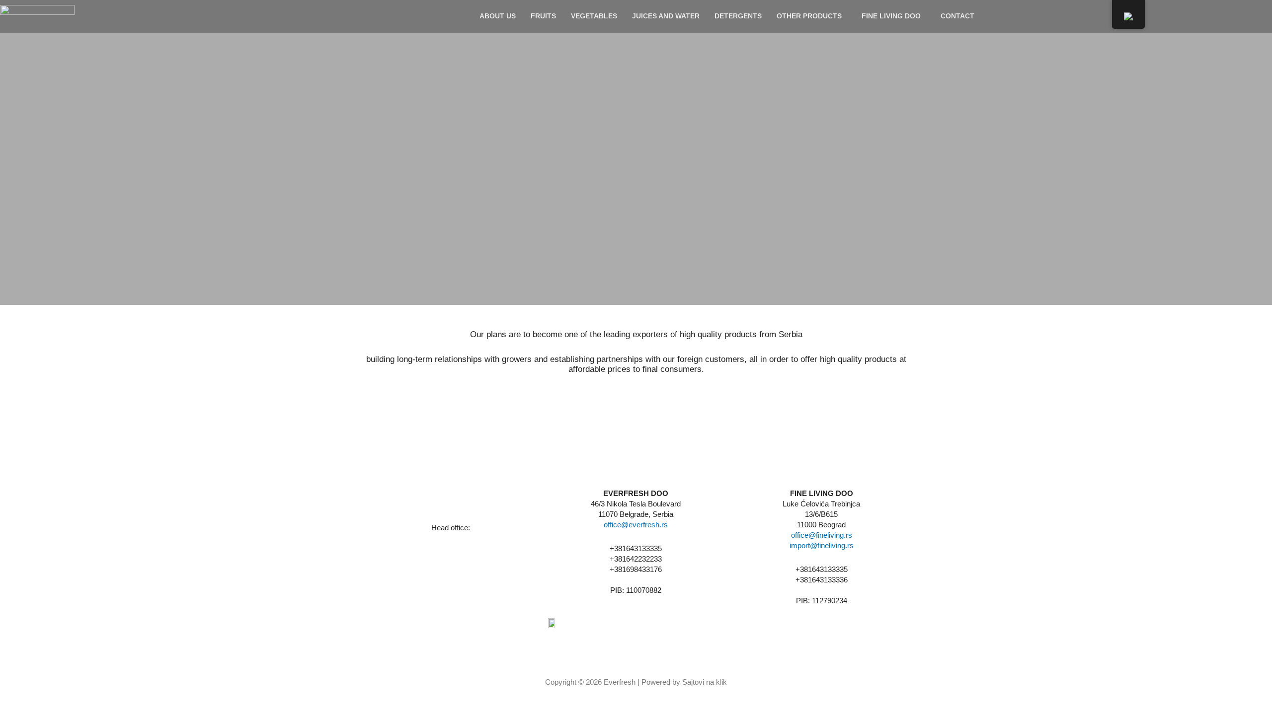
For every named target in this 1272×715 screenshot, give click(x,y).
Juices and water (666, 16)
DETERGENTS (738, 16)
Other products (809, 16)
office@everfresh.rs (636, 524)
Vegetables (594, 16)
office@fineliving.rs (821, 535)
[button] (811, 16)
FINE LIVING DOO (891, 16)
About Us (497, 16)
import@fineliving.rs (822, 545)
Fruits (543, 16)
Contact (957, 16)
